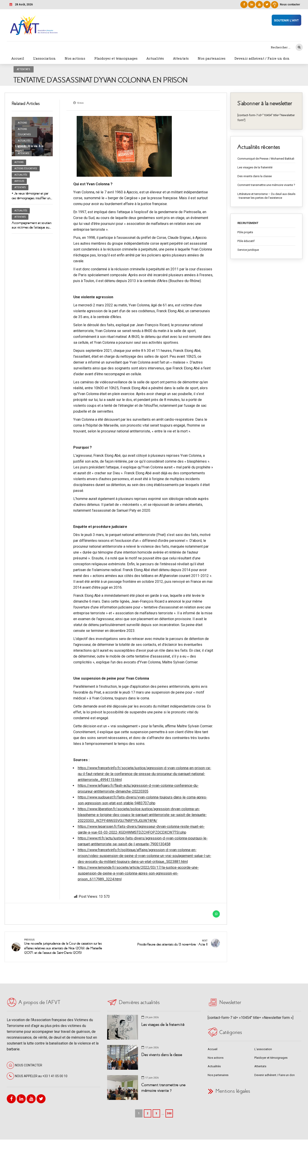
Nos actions (75, 58)
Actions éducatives (24, 132)
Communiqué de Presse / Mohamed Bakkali (265, 158)
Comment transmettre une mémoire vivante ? (266, 185)
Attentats (181, 58)
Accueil (17, 58)
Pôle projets (245, 232)
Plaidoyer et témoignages (116, 58)
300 (169, 1113)
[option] (143, 146)
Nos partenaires (211, 58)
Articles (19, 181)
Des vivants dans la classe (254, 176)
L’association (44, 58)
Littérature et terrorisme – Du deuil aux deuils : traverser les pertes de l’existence (266, 196)
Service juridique (248, 249)
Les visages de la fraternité (254, 167)
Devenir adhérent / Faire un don (262, 58)
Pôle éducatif (246, 241)
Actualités (155, 58)
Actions (22, 122)
